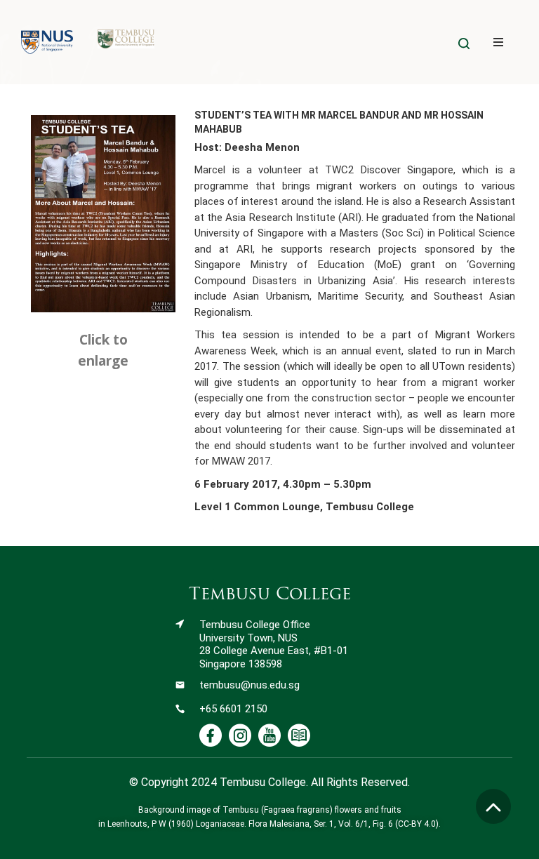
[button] (498, 42)
